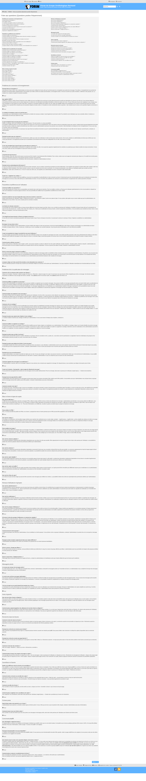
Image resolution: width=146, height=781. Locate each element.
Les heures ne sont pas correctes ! (9, 37)
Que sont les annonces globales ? (9, 75)
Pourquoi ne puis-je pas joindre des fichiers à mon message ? (14, 59)
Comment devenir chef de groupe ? (58, 25)
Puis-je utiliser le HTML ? (7, 71)
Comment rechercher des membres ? (58, 50)
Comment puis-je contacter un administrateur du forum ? (62, 74)
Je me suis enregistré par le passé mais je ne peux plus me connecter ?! (17, 26)
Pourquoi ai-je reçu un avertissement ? (10, 60)
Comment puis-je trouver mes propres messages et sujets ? (63, 51)
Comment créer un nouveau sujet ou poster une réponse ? (14, 50)
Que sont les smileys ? (7, 72)
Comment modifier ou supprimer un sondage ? (11, 56)
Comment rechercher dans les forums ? (59, 46)
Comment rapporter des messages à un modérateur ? (13, 61)
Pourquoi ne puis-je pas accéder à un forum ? (11, 57)
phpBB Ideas (72, 732)
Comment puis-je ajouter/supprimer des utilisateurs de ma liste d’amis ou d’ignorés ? (68, 42)
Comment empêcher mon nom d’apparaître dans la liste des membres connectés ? (19, 36)
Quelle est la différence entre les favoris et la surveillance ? (63, 56)
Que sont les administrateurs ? (57, 20)
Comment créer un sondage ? (8, 53)
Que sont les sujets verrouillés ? (8, 79)
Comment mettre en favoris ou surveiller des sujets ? (62, 57)
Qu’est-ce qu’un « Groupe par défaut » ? (59, 27)
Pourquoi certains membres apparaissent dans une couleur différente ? (65, 26)
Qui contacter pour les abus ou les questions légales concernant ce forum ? (66, 73)
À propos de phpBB (30, 724)
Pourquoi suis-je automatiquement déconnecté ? (12, 29)
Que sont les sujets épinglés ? (8, 78)
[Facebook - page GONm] (115, 769)
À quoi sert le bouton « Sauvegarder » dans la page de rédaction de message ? (18, 63)
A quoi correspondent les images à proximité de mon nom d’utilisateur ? (16, 41)
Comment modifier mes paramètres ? (9, 35)
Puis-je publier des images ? (8, 74)
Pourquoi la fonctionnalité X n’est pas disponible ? (61, 71)
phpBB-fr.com (32, 769)
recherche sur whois (88, 741)
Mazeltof (34, 770)
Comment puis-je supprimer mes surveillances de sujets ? (63, 60)
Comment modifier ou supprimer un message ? (11, 51)
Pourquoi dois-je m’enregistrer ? (8, 20)
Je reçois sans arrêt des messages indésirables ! (61, 35)
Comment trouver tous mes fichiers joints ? (60, 66)
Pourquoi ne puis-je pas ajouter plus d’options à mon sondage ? (15, 55)
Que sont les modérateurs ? (57, 21)
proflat (28, 770)
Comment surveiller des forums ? (58, 59)
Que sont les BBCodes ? (7, 70)
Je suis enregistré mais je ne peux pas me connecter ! (13, 24)
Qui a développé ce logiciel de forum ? (59, 70)
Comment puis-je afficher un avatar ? (9, 42)
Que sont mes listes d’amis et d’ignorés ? (59, 40)
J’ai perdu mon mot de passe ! (8, 27)
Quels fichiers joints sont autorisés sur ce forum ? (61, 64)
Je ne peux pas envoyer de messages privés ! (60, 33)
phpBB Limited (39, 723)
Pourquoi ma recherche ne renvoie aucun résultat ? (61, 48)
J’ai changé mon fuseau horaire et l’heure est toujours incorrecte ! (15, 39)
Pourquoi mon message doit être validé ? (10, 64)
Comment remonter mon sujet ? (8, 65)
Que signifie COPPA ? (6, 21)
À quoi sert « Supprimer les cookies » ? (10, 30)
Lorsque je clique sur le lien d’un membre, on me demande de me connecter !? (20, 45)
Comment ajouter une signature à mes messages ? (12, 52)
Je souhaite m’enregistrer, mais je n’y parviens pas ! (12, 22)
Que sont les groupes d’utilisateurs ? (58, 22)
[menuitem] (34, 2)
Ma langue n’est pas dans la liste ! (9, 40)
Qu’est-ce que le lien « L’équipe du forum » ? (60, 29)
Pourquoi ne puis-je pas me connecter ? (10, 25)
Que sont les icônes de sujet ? (8, 80)
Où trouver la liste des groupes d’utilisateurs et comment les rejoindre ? (65, 24)
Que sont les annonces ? (7, 76)
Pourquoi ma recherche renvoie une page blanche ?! (61, 49)
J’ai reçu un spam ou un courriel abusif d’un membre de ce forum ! (64, 36)
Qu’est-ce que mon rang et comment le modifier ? (12, 44)
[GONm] (32, 6)
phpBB (78, 227)
